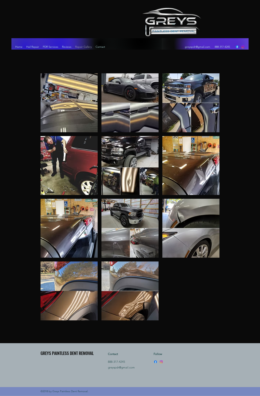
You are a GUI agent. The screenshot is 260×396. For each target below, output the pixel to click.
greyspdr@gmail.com (197, 46)
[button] (69, 102)
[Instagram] (243, 47)
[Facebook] (237, 47)
